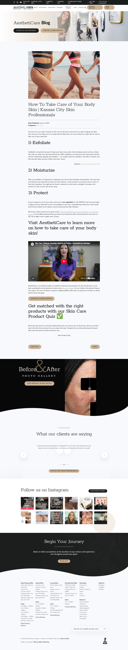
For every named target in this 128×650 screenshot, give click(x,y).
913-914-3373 (69, 595)
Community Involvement (83, 613)
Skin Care (40, 125)
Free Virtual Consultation (102, 2)
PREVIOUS (35, 347)
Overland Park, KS (75, 2)
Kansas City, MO (36, 2)
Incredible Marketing (42, 642)
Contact (81, 7)
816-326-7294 (25, 600)
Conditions (51, 7)
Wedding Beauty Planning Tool (85, 609)
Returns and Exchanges (83, 617)
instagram (101, 587)
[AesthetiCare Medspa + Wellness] (23, 7)
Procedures (42, 7)
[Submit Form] (104, 628)
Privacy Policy (64, 638)
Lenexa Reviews (55, 615)
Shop (75, 7)
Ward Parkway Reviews (25, 624)
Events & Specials (92, 7)
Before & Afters (68, 7)
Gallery (82, 587)
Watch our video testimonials (64, 471)
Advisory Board (84, 602)
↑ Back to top (117, 641)
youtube (101, 589)
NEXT (95, 347)
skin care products (68, 288)
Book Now (107, 7)
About (36, 7)
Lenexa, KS (61, 2)
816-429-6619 (40, 598)
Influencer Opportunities (84, 605)
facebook (101, 585)
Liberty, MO (49, 2)
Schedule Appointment (26, 30)
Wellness (59, 7)
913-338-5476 (54, 595)
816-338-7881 (25, 595)
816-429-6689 (40, 593)
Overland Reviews (70, 607)
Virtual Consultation (53, 30)
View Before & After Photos (39, 383)
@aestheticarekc (97, 491)
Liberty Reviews (40, 617)
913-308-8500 (54, 600)
